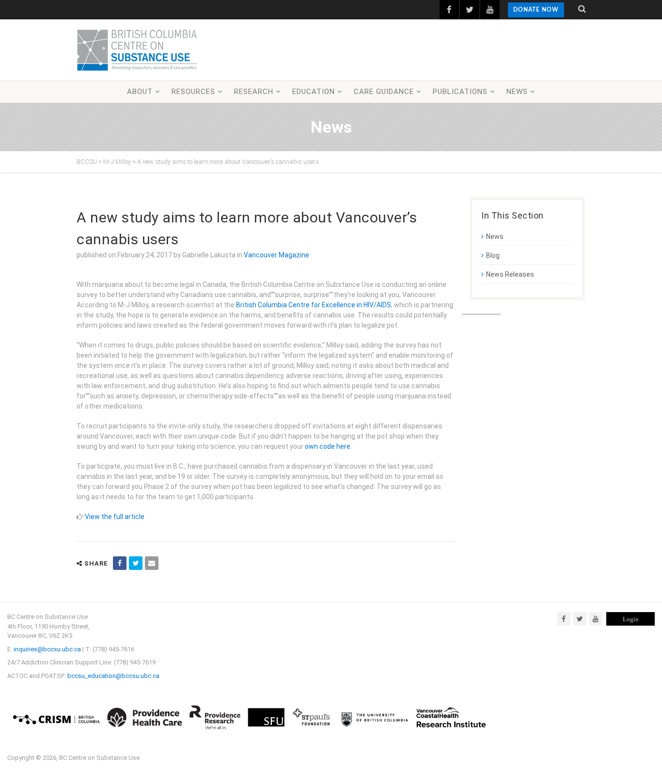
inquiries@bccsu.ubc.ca (47, 649)
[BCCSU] (137, 50)
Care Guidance (384, 91)
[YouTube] (595, 619)
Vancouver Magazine (276, 255)
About (140, 91)
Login (631, 619)
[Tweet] (135, 563)
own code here (327, 446)
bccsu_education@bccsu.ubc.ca (113, 675)
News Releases (510, 274)
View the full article (114, 516)
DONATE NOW (536, 10)
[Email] (151, 563)
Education (313, 91)
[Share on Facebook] (119, 563)
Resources (193, 91)
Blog (493, 255)
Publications (460, 91)
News (517, 91)
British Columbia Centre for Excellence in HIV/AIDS (313, 305)
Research (253, 91)
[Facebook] (563, 619)
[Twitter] (579, 619)
